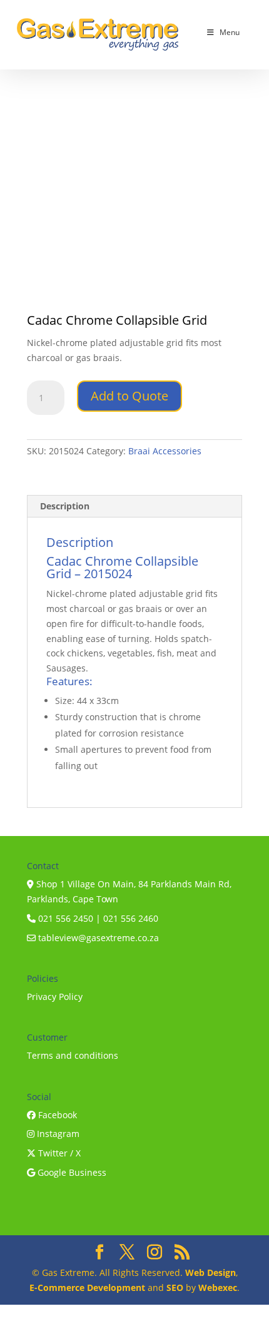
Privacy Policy (55, 996)
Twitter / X (58, 1153)
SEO (174, 1287)
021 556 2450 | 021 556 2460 (97, 918)
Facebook (56, 1115)
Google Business (70, 1172)
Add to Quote (129, 395)
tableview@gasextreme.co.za (97, 938)
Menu (230, 32)
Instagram (56, 1134)
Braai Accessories (164, 451)
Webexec (217, 1287)
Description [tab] (64, 506)
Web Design (210, 1272)
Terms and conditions (72, 1055)
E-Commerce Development (87, 1287)
